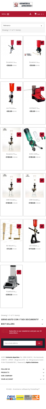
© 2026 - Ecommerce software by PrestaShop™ (23, 389)
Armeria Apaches (12, 357)
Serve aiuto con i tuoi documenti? (20, 319)
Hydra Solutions (32, 362)
